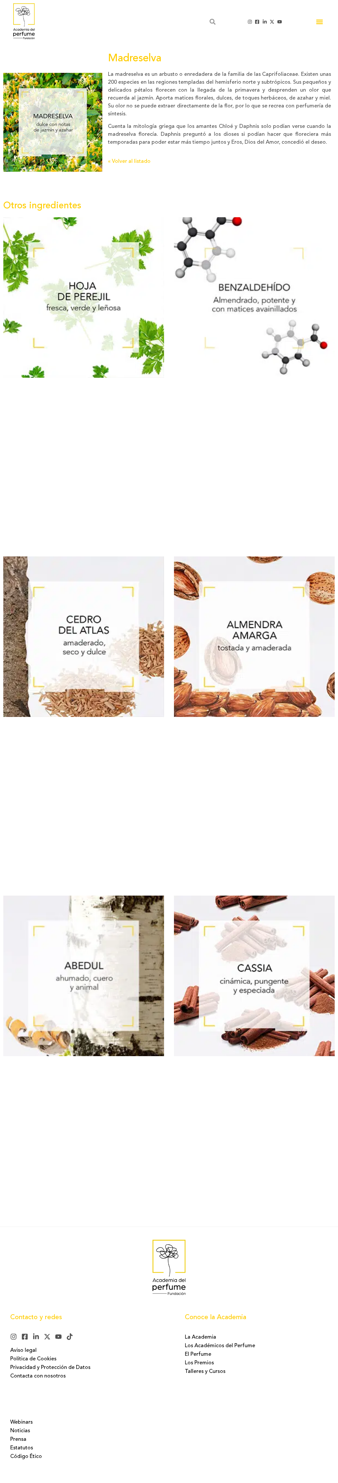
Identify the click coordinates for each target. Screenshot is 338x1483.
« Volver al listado (129, 161)
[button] (319, 21)
